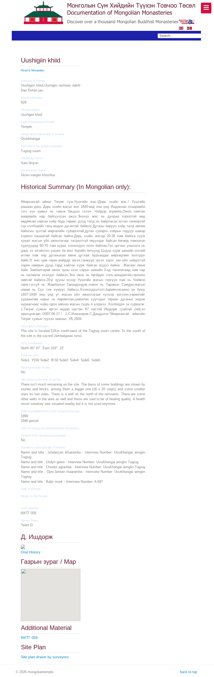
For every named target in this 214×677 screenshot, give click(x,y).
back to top (188, 672)
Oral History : (32, 552)
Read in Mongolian (32, 70)
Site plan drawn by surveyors (45, 657)
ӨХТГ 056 (29, 637)
